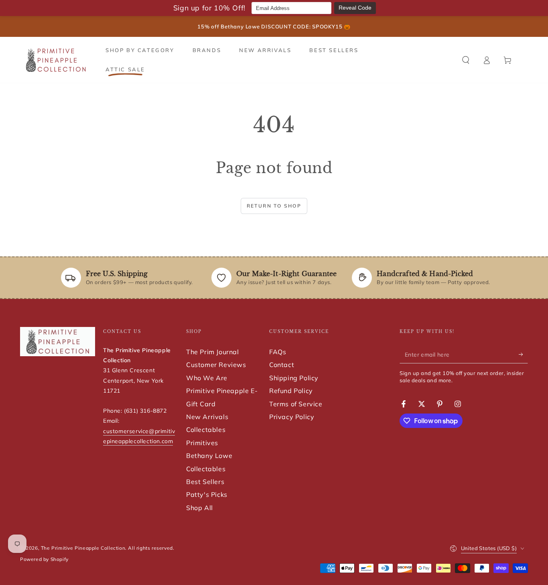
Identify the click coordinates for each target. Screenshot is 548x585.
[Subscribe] (523, 354)
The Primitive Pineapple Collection (83, 548)
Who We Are (206, 378)
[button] (465, 60)
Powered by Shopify (44, 559)
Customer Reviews (216, 365)
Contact (281, 365)
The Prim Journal (212, 352)
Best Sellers (205, 482)
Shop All (199, 508)
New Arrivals (207, 417)
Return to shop (274, 206)
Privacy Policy (291, 417)
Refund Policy (291, 391)
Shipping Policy (294, 378)
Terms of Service (296, 404)
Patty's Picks (206, 494)
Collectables (205, 430)
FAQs (277, 352)
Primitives (202, 443)
